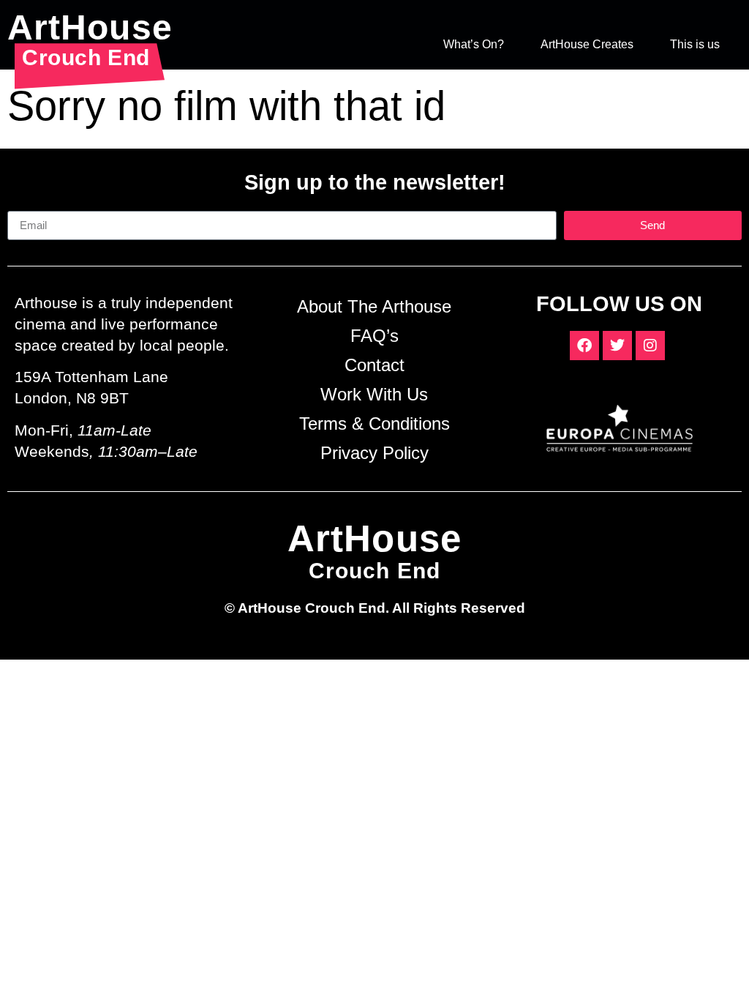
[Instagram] (650, 345)
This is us (695, 44)
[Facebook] (584, 345)
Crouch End (86, 57)
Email (22, 205)
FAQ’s (374, 336)
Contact (374, 365)
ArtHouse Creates (587, 44)
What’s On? (473, 44)
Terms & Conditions (374, 423)
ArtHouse (90, 27)
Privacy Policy (374, 453)
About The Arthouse (374, 306)
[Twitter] (617, 345)
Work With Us (374, 394)
